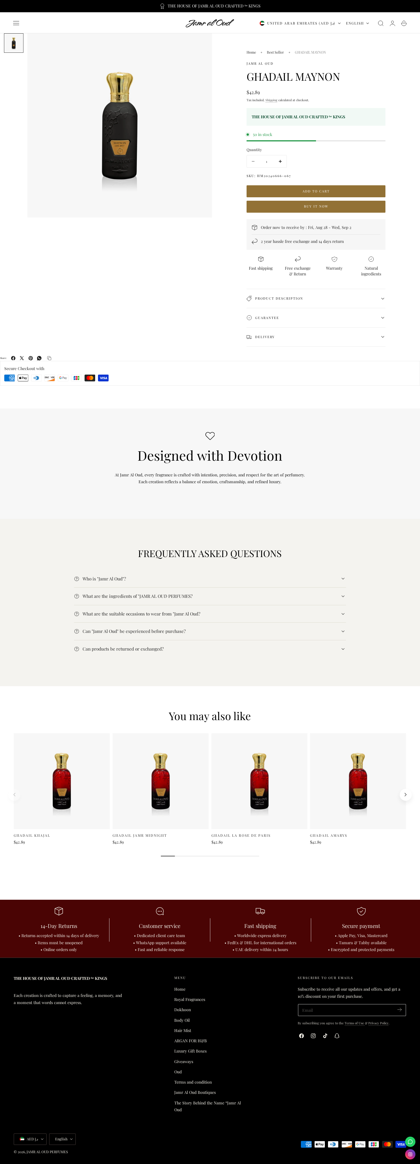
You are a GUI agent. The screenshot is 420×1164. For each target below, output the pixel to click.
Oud (178, 1071)
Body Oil (182, 1020)
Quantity (254, 149)
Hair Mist (182, 1030)
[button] (16, 23)
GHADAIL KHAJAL (32, 835)
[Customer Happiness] (410, 1142)
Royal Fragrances (189, 999)
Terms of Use (355, 1023)
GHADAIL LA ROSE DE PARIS (241, 835)
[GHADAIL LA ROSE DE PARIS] (259, 781)
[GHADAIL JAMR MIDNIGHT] (161, 781)
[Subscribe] (399, 1009)
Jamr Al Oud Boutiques (195, 1092)
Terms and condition (193, 1082)
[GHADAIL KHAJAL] (62, 781)
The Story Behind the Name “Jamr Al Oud (207, 1106)
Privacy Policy (378, 1023)
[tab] (13, 43)
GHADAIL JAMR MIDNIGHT (140, 835)
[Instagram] (410, 1154)
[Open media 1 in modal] (202, 43)
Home (251, 52)
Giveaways (183, 1061)
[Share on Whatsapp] (39, 358)
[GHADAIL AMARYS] (358, 781)
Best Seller (275, 52)
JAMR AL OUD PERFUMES (47, 1151)
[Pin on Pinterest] (30, 358)
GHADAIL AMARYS (328, 835)
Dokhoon (182, 1009)
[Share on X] (22, 358)
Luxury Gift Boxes (190, 1051)
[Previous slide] (14, 795)
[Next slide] (406, 795)
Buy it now (316, 206)
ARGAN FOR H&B (190, 1040)
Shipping (271, 100)
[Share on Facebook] (13, 358)
